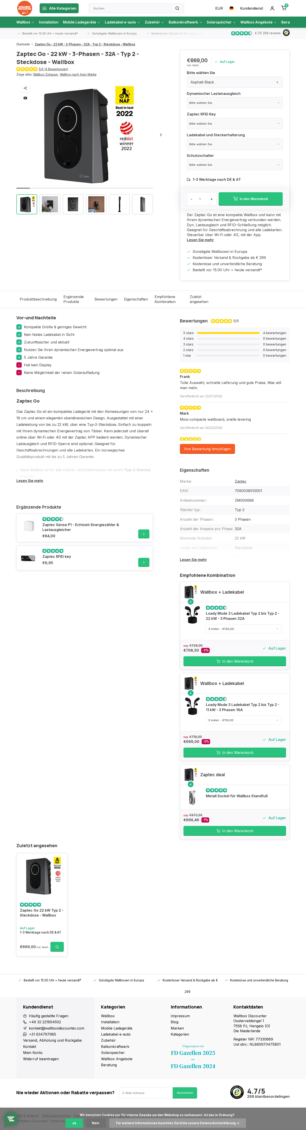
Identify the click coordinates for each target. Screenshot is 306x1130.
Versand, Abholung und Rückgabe (52, 1040)
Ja (74, 1123)
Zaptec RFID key (56, 556)
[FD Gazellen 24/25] (199, 1058)
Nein (95, 1123)
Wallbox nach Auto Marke (78, 74)
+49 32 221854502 (45, 1022)
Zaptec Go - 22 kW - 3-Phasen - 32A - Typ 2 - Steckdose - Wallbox (85, 44)
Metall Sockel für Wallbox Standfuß (237, 796)
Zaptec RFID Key (201, 114)
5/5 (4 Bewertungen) (53, 69)
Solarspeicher (219, 22)
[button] (160, 135)
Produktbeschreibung (38, 299)
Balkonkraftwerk (183, 22)
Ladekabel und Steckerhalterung (216, 135)
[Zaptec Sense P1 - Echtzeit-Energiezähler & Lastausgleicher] (29, 526)
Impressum (180, 1016)
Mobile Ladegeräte (79, 22)
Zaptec (240, 481)
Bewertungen (106, 299)
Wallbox (23, 22)
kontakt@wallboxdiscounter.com (56, 1028)
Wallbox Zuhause (46, 74)
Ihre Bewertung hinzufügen (207, 449)
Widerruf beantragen (41, 1059)
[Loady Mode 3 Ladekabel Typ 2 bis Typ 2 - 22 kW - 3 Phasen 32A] (192, 615)
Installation (48, 22)
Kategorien (180, 1034)
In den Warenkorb (237, 661)
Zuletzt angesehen (199, 299)
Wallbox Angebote (256, 22)
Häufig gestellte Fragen (48, 1016)
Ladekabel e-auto (120, 22)
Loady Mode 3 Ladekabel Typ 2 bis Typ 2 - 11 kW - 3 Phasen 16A (242, 707)
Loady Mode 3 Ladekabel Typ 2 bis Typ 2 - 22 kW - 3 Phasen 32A (242, 615)
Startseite (23, 44)
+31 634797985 (42, 1034)
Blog (174, 1022)
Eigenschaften (136, 299)
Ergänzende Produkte (73, 299)
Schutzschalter (200, 155)
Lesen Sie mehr (200, 240)
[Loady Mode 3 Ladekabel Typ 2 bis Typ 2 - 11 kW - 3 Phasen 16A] (192, 706)
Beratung (109, 1065)
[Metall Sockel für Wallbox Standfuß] (192, 797)
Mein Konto (33, 1052)
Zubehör (152, 22)
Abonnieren (185, 1092)
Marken (177, 1028)
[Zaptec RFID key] (29, 558)
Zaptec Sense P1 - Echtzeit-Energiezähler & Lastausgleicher (80, 527)
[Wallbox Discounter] (24, 8)
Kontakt (29, 1046)
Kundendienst (251, 8)
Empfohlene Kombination (165, 299)
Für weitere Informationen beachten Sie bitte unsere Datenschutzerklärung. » (177, 1123)
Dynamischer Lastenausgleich (214, 93)
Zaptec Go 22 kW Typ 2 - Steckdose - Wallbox (41, 912)
